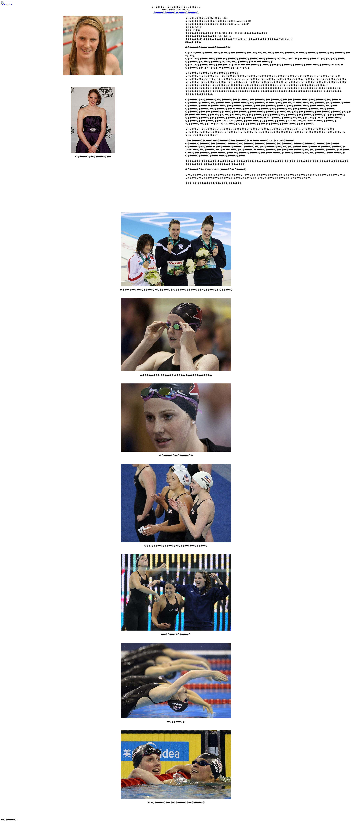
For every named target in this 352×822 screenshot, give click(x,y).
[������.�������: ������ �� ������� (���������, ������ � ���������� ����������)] (7, 3)
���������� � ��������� (176, 12)
